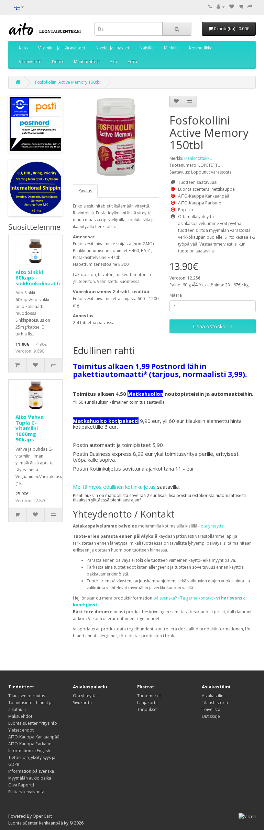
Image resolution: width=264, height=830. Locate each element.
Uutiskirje (211, 716)
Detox (58, 61)
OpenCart (42, 816)
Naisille (147, 48)
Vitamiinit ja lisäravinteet (61, 48)
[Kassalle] (250, 7)
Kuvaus (85, 191)
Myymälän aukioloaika (29, 778)
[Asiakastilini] (221, 7)
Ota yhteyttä (85, 696)
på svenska (164, 598)
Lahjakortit (147, 703)
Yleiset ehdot (21, 730)
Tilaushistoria (215, 703)
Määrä (175, 295)
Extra (132, 61)
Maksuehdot (20, 716)
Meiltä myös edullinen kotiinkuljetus (114, 486)
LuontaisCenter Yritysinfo (32, 723)
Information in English (29, 751)
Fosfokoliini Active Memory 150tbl (68, 82)
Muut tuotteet (87, 61)
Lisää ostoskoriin (212, 326)
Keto (23, 48)
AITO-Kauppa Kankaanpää (33, 737)
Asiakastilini (213, 696)
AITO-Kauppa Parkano (30, 744)
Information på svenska (31, 771)
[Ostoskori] (241, 7)
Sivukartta (82, 703)
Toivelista (211, 709)
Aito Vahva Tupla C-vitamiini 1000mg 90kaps (29, 428)
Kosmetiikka (200, 48)
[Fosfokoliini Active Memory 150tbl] (116, 136)
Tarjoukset (147, 709)
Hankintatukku (198, 158)
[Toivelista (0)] (231, 7)
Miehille (171, 48)
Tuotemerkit (149, 696)
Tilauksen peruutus (26, 696)
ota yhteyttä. (213, 526)
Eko (113, 61)
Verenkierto (30, 61)
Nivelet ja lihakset (112, 48)
